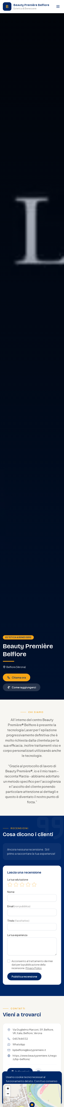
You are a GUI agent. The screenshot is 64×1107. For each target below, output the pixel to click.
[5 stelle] (34, 884)
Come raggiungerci (24, 687)
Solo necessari (19, 1097)
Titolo (18, 920)
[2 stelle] (16, 884)
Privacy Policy (34, 968)
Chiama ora (19, 677)
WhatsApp (19, 1044)
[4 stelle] (28, 884)
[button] (7, 1088)
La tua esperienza (17, 935)
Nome (10, 891)
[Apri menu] (58, 6)
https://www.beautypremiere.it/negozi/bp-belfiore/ (35, 1057)
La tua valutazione (17, 879)
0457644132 (20, 1038)
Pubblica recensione (24, 976)
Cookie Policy (38, 1088)
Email (18, 906)
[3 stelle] (22, 884)
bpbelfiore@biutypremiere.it (29, 1049)
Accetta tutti (45, 1097)
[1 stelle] (10, 884)
